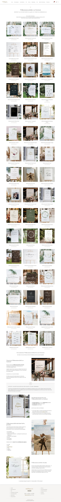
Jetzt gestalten (13, 39)
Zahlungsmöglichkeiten (14, 493)
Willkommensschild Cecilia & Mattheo (47, 183)
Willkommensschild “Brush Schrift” (30, 163)
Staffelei (43, 411)
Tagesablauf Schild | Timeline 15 (47, 347)
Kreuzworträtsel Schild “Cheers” (14, 38)
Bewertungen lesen (13, 489)
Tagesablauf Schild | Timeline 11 (30, 347)
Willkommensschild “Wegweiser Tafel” (14, 99)
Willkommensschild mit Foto (30, 183)
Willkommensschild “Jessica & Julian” (30, 204)
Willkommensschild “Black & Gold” (13, 121)
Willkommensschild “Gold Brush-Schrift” (30, 58)
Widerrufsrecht (13, 495)
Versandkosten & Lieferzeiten (14, 492)
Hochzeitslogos (9, 446)
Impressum (42, 492)
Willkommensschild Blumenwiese (47, 245)
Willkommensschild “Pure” (47, 163)
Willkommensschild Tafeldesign (30, 306)
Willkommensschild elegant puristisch (30, 265)
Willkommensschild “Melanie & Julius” (14, 224)
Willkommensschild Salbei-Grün (30, 224)
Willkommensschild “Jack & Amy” (30, 99)
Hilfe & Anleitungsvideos (44, 489)
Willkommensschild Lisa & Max (14, 245)
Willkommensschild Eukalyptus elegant (47, 142)
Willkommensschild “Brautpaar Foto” (30, 79)
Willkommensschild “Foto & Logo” (14, 204)
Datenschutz (42, 493)
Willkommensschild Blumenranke (14, 265)
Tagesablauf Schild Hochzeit (13, 347)
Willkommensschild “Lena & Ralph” (47, 38)
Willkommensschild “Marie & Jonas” (47, 58)
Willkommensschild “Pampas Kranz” (14, 163)
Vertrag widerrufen (13, 496)
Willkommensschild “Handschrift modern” (30, 142)
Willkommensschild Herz (14, 306)
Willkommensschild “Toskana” (14, 142)
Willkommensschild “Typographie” (30, 121)
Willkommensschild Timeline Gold (30, 38)
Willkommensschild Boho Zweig (14, 183)
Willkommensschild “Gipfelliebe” (14, 79)
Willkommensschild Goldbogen (47, 265)
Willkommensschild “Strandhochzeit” (47, 79)
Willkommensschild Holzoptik (47, 306)
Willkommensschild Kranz (30, 245)
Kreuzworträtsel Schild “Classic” (14, 58)
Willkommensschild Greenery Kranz (47, 224)
